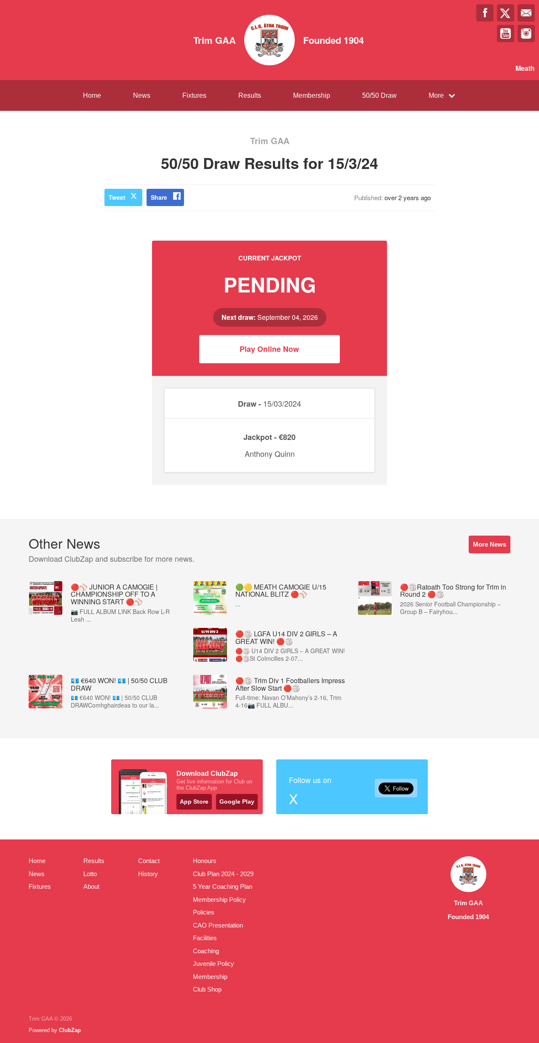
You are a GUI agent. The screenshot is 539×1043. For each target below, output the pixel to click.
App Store (194, 801)
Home (92, 95)
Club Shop (207, 989)
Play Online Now (269, 348)
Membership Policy (219, 899)
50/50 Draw (379, 95)
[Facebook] (485, 12)
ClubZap (70, 1030)
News (141, 95)
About (91, 886)
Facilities (205, 937)
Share (159, 197)
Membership (311, 95)
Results (249, 95)
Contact (149, 860)
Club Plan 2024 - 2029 (223, 873)
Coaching (206, 951)
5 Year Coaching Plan (222, 886)
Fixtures (194, 95)
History (148, 873)
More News (489, 544)
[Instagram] (526, 33)
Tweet (117, 197)
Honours (204, 860)
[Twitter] (505, 12)
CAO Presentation (218, 925)
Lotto (90, 873)
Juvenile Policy (213, 963)
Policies (203, 912)
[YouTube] (505, 33)
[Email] (526, 12)
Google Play (236, 801)
